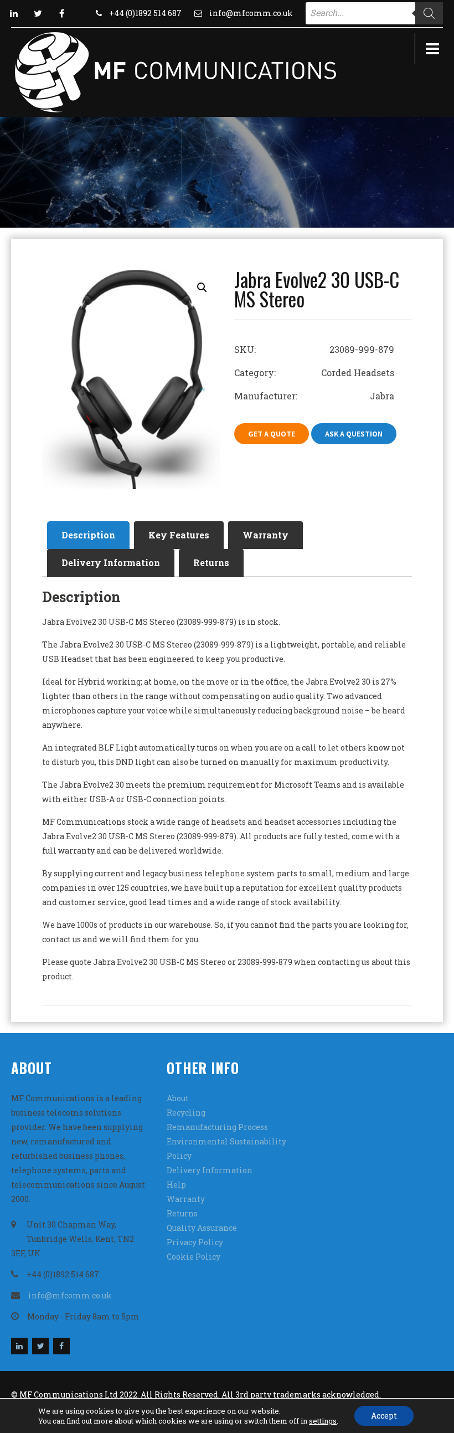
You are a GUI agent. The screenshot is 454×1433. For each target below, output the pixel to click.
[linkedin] (13, 13)
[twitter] (37, 13)
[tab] (88, 535)
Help (176, 1184)
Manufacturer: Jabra (314, 396)
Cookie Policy (193, 1256)
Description (88, 535)
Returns (211, 562)
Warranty (265, 535)
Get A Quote (271, 434)
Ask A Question (354, 434)
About (178, 1098)
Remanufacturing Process (217, 1127)
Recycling (186, 1112)
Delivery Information (110, 562)
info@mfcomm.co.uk (251, 13)
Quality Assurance (202, 1228)
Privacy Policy (195, 1242)
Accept (384, 1415)
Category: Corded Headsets (314, 372)
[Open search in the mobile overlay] (374, 13)
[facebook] (61, 13)
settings (323, 1421)
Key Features (178, 535)
